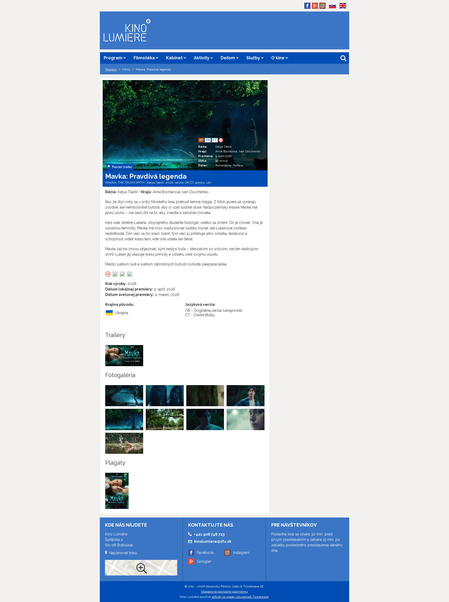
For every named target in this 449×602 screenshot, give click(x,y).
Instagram (241, 553)
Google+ (204, 561)
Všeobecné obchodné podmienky (224, 591)
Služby (253, 57)
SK (330, 14)
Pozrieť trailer (122, 167)
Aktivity (202, 57)
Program (113, 57)
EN (341, 14)
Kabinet (175, 57)
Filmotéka (145, 57)
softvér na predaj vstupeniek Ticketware (240, 597)
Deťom (228, 57)
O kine (278, 57)
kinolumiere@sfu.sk (212, 541)
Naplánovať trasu (123, 553)
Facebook (205, 553)
